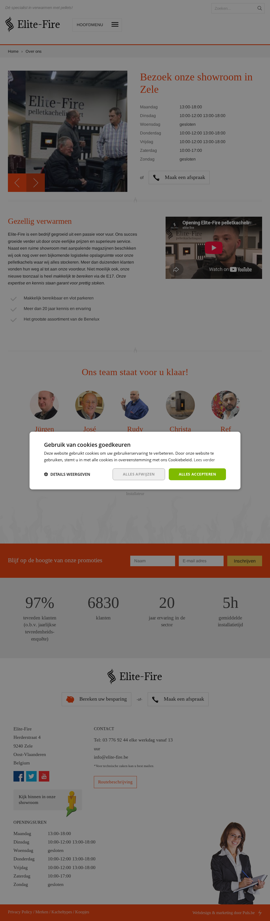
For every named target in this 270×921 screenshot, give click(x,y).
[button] (67, 474)
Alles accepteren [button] (197, 474)
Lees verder (204, 459)
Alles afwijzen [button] (139, 474)
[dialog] (135, 460)
